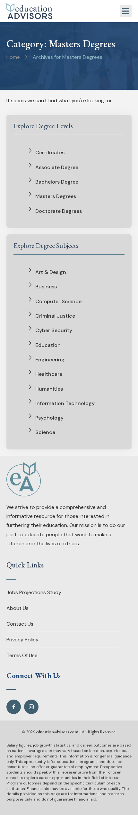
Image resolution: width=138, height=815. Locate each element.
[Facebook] (13, 707)
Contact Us (19, 624)
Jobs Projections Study (33, 592)
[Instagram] (31, 707)
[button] (126, 11)
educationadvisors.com (57, 732)
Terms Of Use (22, 655)
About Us (17, 608)
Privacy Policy (22, 640)
